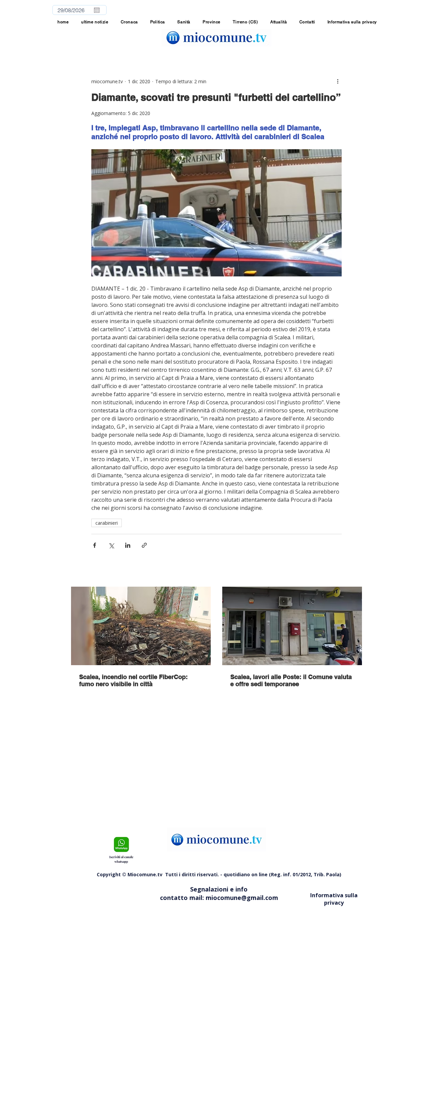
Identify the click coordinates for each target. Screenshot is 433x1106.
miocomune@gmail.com (242, 898)
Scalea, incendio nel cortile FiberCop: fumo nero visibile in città (133, 680)
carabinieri (106, 523)
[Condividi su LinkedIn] (127, 545)
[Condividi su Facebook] (94, 545)
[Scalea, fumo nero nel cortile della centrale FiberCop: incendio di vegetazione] (141, 626)
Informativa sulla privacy (334, 898)
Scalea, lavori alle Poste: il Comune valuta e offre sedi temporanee (291, 680)
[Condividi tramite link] (144, 545)
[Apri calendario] (96, 10)
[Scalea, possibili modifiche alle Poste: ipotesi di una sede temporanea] (292, 626)
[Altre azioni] (338, 81)
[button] (212, 22)
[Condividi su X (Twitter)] (111, 545)
